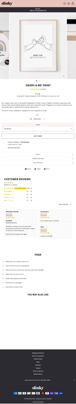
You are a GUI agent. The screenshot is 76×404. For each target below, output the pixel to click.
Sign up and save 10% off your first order (37, 380)
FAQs (38, 362)
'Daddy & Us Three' (40, 111)
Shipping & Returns (38, 158)
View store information (14, 147)
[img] (21, 218)
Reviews (38, 365)
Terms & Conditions (38, 356)
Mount (38, 125)
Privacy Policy (38, 359)
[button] (34, 89)
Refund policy (38, 374)
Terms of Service (38, 371)
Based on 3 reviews (10, 185)
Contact (38, 368)
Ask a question (38, 162)
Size (37, 115)
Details (38, 154)
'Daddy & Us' (26, 111)
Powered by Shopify (38, 402)
